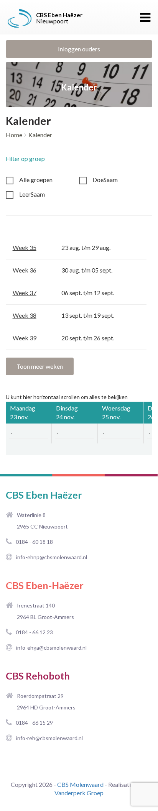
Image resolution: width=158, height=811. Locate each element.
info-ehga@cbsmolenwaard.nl (51, 647)
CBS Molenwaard (80, 784)
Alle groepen (36, 179)
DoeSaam (105, 179)
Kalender (40, 134)
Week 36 (24, 270)
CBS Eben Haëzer (44, 495)
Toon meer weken (39, 366)
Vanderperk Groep (79, 792)
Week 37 (24, 292)
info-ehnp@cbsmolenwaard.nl (51, 557)
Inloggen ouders (79, 49)
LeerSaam (32, 194)
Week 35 (24, 247)
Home (14, 134)
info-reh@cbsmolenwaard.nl (49, 738)
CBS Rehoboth (38, 675)
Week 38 (24, 315)
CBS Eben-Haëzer (45, 585)
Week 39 (24, 337)
